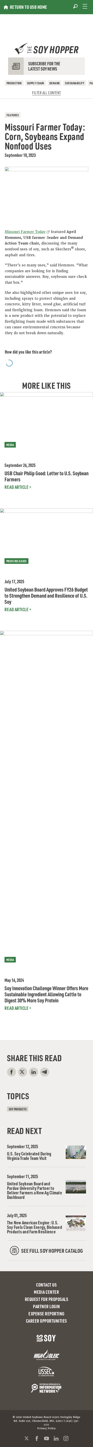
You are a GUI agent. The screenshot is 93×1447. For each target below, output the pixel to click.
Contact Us (46, 1285)
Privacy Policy (46, 1428)
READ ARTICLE (16, 487)
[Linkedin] (56, 1438)
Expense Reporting (46, 1314)
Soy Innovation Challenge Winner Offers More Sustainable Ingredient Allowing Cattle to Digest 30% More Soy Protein (46, 994)
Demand (54, 83)
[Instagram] (65, 1438)
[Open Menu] (84, 6)
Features (13, 115)
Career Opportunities (46, 1321)
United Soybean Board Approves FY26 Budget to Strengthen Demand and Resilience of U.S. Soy (46, 595)
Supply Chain (35, 83)
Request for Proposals (46, 1299)
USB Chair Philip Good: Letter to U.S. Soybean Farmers (46, 476)
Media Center (46, 1292)
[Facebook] (36, 1438)
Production (14, 83)
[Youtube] (46, 1438)
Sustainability (74, 83)
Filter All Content (46, 93)
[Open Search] (75, 6)
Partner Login (46, 1306)
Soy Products (17, 1109)
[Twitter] (27, 1438)
